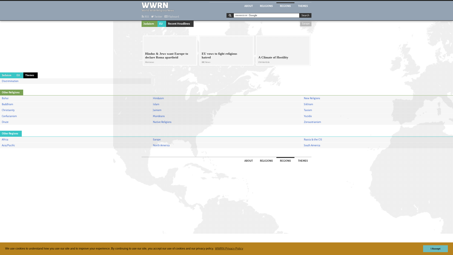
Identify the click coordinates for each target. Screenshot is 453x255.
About (248, 6)
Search (305, 15)
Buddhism (7, 104)
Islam (156, 104)
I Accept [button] (435, 248)
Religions (266, 6)
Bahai (5, 98)
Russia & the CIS (313, 139)
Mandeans (159, 116)
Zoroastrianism (312, 122)
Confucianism (9, 116)
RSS (146, 16)
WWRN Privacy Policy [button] (229, 248)
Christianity (8, 110)
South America (312, 145)
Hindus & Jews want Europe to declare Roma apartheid (166, 55)
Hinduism (158, 98)
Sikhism (308, 104)
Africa (5, 139)
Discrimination (10, 81)
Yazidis (308, 116)
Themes (303, 6)
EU (161, 23)
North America (161, 145)
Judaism (148, 23)
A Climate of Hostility (273, 57)
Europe (306, 23)
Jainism (157, 110)
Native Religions (162, 122)
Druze (5, 122)
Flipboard (173, 16)
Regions (285, 6)
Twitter (158, 16)
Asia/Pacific (8, 145)
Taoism (308, 110)
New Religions (312, 98)
